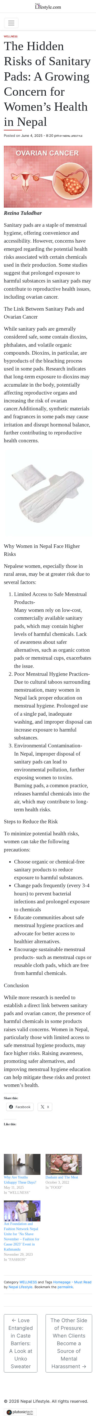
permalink (65, 1287)
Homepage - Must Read (72, 1282)
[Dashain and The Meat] (64, 1164)
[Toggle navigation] (11, 23)
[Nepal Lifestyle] (48, 5)
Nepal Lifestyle (72, 135)
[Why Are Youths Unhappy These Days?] (22, 1164)
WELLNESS (10, 36)
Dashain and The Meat (62, 1177)
